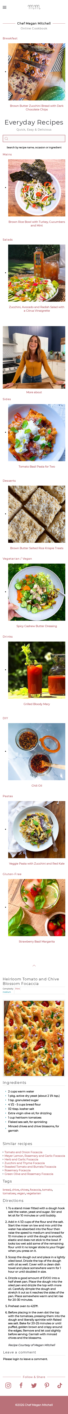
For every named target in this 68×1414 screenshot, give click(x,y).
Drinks (8, 636)
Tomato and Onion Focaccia (23, 1152)
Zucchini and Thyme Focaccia (25, 1163)
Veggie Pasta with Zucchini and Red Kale (37, 863)
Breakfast (10, 38)
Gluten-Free (12, 874)
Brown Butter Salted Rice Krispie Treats (36, 548)
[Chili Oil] (36, 751)
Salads (8, 239)
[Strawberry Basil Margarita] (36, 907)
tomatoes (9, 1193)
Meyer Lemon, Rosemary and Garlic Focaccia (35, 1155)
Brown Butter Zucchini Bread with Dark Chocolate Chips (36, 107)
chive (15, 1189)
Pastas (8, 796)
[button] (4, 7)
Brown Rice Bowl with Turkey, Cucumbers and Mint (37, 223)
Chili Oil (37, 785)
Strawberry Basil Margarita (37, 941)
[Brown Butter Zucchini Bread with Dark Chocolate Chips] (36, 71)
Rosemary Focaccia (18, 1170)
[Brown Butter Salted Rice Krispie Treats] (36, 514)
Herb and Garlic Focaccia (21, 1159)
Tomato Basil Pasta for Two (37, 466)
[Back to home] (34, 7)
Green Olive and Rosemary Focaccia (29, 1174)
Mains (7, 154)
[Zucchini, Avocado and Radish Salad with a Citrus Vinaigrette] (36, 272)
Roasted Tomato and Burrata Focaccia (30, 1166)
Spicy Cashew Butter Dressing (37, 626)
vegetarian (33, 1193)
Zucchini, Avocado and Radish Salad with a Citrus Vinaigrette (36, 308)
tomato (47, 1189)
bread (7, 1189)
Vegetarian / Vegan (17, 558)
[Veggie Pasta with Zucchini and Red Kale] (36, 829)
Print (17, 989)
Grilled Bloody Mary (37, 704)
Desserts (9, 480)
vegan (21, 1193)
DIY (5, 718)
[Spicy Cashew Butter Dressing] (36, 592)
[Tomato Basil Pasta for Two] (36, 432)
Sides (7, 399)
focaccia (35, 1189)
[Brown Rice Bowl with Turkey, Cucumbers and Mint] (36, 187)
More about (34, 392)
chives (24, 1189)
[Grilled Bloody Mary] (36, 669)
